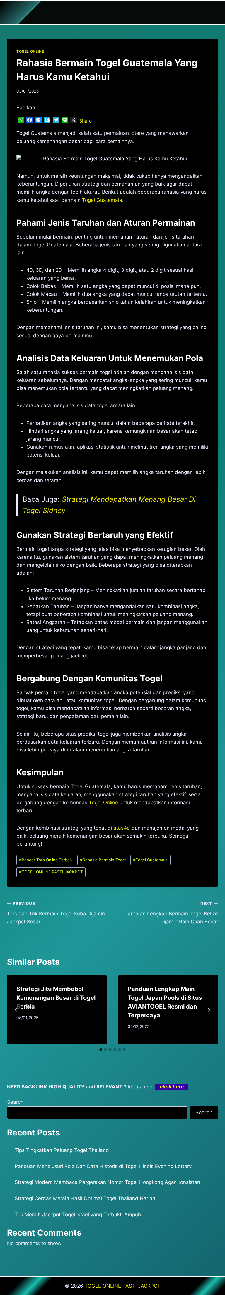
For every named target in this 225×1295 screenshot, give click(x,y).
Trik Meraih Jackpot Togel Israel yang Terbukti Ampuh (78, 1214)
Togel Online (103, 803)
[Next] (208, 1010)
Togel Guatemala (102, 200)
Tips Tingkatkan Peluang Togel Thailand (62, 1150)
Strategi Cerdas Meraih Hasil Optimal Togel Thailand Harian (85, 1198)
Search (15, 1102)
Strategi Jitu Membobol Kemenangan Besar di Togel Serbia (56, 997)
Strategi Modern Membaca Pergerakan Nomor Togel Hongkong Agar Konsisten (107, 1182)
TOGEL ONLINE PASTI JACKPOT (51, 872)
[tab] (100, 1049)
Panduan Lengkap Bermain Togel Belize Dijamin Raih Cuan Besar (171, 913)
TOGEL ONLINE (30, 51)
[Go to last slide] (16, 1010)
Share (85, 121)
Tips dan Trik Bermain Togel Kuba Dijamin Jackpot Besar (56, 913)
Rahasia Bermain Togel (103, 860)
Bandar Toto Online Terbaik (46, 860)
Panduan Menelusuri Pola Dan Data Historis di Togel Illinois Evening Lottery (103, 1166)
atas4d (121, 828)
